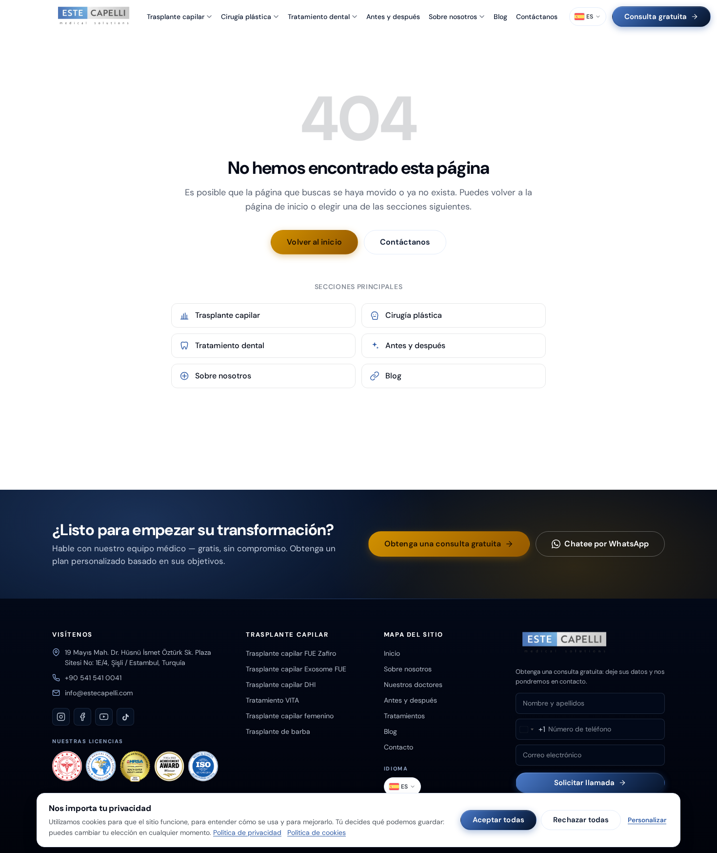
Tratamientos (404, 715)
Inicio (392, 653)
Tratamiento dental (319, 16)
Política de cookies (316, 832)
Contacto (398, 747)
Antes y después (393, 16)
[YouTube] (104, 717)
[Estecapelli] (93, 16)
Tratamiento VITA (272, 700)
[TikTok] (125, 717)
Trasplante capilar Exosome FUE (296, 669)
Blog (500, 16)
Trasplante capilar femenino (290, 715)
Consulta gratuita (655, 16)
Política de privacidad (247, 832)
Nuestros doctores (413, 684)
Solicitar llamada (584, 783)
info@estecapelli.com (99, 692)
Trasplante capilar (175, 16)
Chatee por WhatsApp (606, 544)
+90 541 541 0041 (93, 677)
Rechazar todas (581, 820)
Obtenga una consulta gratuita (442, 544)
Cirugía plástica (246, 16)
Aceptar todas (498, 820)
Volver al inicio (314, 242)
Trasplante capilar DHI (281, 684)
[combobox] (530, 729)
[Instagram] (61, 717)
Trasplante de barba (278, 731)
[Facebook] (82, 717)
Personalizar (647, 820)
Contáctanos (537, 16)
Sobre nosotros (453, 16)
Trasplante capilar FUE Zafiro (291, 653)
